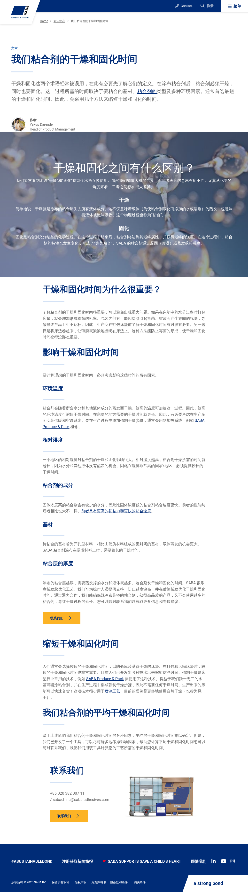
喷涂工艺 (112, 691)
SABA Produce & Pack (105, 679)
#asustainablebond (31, 861)
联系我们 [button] (56, 618)
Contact (186, 6)
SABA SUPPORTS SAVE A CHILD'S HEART (144, 861)
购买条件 (140, 882)
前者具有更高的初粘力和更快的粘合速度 (116, 511)
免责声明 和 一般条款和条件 (109, 882)
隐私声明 (80, 882)
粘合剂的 (147, 91)
